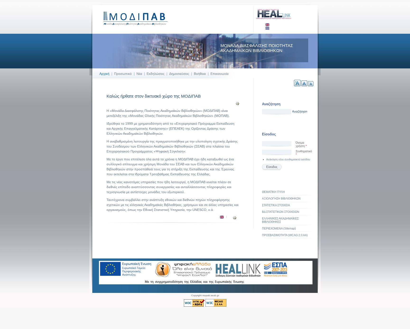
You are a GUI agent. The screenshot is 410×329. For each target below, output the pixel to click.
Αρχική (104, 74)
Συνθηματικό (304, 153)
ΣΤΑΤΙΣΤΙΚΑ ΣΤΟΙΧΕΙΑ (276, 205)
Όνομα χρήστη (301, 144)
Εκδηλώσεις (155, 74)
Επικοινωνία (219, 74)
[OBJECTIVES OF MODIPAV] (222, 217)
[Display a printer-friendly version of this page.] (237, 103)
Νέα (139, 74)
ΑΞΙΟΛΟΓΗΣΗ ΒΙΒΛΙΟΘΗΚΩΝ (281, 198)
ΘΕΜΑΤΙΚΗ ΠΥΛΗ (273, 192)
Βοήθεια (200, 74)
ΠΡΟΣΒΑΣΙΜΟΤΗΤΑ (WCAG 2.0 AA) (285, 235)
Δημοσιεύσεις (179, 74)
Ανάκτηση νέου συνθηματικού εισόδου (288, 159)
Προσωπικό (123, 74)
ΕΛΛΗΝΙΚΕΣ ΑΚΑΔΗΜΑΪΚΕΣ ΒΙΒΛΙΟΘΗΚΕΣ (280, 220)
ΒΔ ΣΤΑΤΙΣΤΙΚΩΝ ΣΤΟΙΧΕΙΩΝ (280, 212)
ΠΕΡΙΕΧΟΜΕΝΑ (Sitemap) (279, 228)
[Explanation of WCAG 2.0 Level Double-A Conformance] (215, 306)
